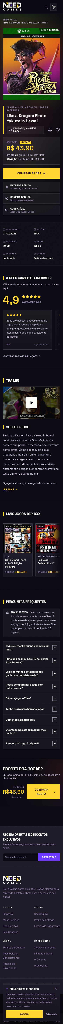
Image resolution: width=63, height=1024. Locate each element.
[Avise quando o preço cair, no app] (50, 130)
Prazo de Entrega (44, 919)
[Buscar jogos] (46, 7)
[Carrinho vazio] (53, 7)
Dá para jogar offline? (31, 698)
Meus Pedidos (11, 919)
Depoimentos (10, 925)
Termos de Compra (14, 947)
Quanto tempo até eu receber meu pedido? (31, 731)
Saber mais (51, 1014)
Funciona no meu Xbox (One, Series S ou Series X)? (31, 660)
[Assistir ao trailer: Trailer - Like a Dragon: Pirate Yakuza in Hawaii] (31, 402)
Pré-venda (40, 959)
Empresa (8, 913)
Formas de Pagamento (47, 925)
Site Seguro (41, 913)
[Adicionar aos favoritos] (58, 130)
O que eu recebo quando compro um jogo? (31, 647)
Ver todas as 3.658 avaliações (20, 356)
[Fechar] (55, 988)
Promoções (40, 965)
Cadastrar (49, 857)
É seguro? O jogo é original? (31, 743)
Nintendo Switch (43, 953)
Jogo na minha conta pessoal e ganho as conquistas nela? (31, 673)
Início (6, 20)
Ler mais (8, 489)
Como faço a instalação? (31, 720)
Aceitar (24, 1014)
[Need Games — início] (12, 7)
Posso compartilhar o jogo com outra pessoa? (31, 686)
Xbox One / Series (44, 947)
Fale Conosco (10, 931)
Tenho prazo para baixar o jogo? (31, 709)
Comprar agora (29, 173)
